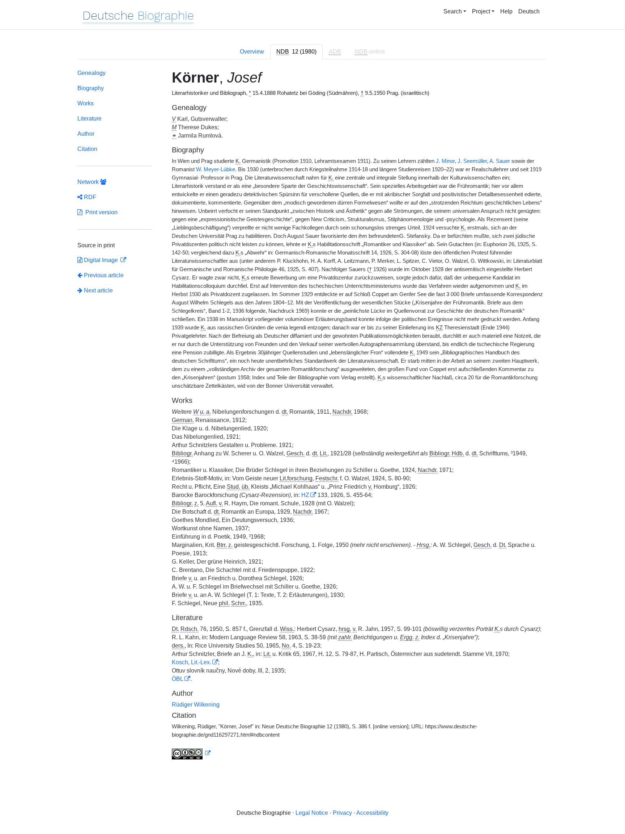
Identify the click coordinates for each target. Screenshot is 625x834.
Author (85, 134)
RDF (89, 197)
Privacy (342, 813)
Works (85, 103)
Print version (100, 212)
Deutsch (529, 11)
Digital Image (100, 260)
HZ (305, 495)
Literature (89, 118)
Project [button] (481, 11)
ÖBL (177, 679)
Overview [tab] (252, 52)
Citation (87, 149)
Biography (90, 88)
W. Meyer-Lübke (215, 169)
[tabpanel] (312, 416)
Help (506, 11)
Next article (97, 290)
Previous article (104, 275)
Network (88, 182)
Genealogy (91, 73)
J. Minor (445, 161)
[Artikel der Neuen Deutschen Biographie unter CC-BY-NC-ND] (191, 753)
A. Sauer (499, 161)
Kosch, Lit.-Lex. (191, 662)
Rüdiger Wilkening (196, 705)
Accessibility (372, 813)
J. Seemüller (472, 161)
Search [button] (452, 11)
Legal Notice (312, 813)
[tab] (296, 51)
